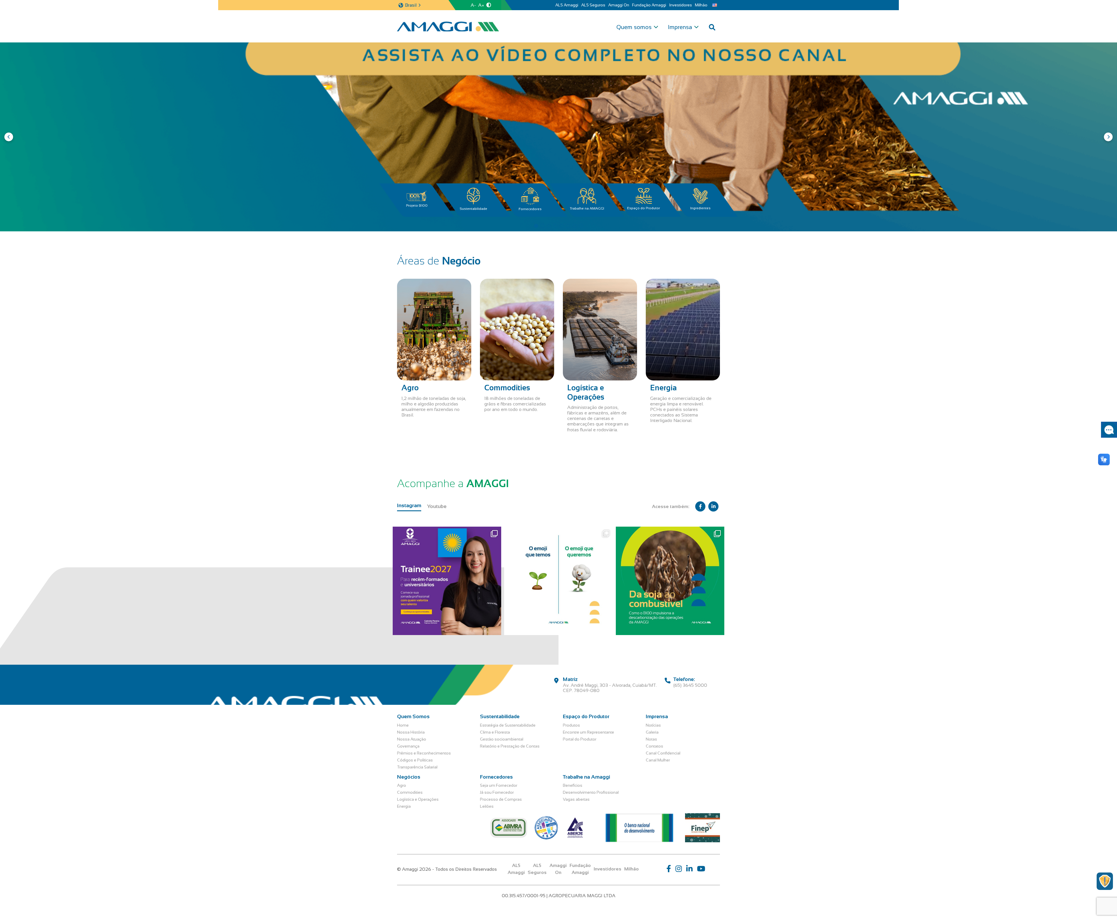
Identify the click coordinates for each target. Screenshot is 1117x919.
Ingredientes (700, 208)
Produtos (571, 725)
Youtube (437, 506)
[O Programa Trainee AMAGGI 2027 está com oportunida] (447, 581)
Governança (408, 746)
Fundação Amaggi (649, 5)
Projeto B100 (417, 205)
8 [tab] (581, 226)
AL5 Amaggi (566, 5)
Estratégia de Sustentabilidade (508, 725)
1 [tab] (536, 226)
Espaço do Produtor (643, 208)
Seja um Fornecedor (498, 785)
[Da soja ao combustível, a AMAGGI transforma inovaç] (670, 581)
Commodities (410, 792)
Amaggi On (618, 5)
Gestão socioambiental (501, 739)
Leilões (487, 806)
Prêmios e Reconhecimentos (424, 753)
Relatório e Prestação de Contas (510, 746)
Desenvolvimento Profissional (591, 792)
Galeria (652, 732)
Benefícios (572, 785)
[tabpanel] (558, 136)
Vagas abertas (576, 799)
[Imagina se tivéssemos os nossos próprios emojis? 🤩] (558, 581)
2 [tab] (542, 226)
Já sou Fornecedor (497, 792)
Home (403, 725)
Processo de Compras (501, 799)
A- (473, 5)
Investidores (680, 5)
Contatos (654, 746)
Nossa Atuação (411, 739)
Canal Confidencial (663, 753)
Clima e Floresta (495, 732)
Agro (401, 785)
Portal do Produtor (579, 739)
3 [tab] (549, 226)
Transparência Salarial (417, 767)
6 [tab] (568, 226)
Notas (651, 739)
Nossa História (411, 732)
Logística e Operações (418, 799)
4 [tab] (555, 226)
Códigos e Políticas (415, 760)
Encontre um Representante (588, 732)
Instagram (409, 505)
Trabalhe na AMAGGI (587, 208)
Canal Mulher (658, 760)
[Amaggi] (448, 26)
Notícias (653, 725)
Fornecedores (530, 209)
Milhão (701, 5)
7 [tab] (574, 226)
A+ (481, 5)
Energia (404, 806)
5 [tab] (562, 226)
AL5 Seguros (593, 5)
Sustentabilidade (473, 209)
